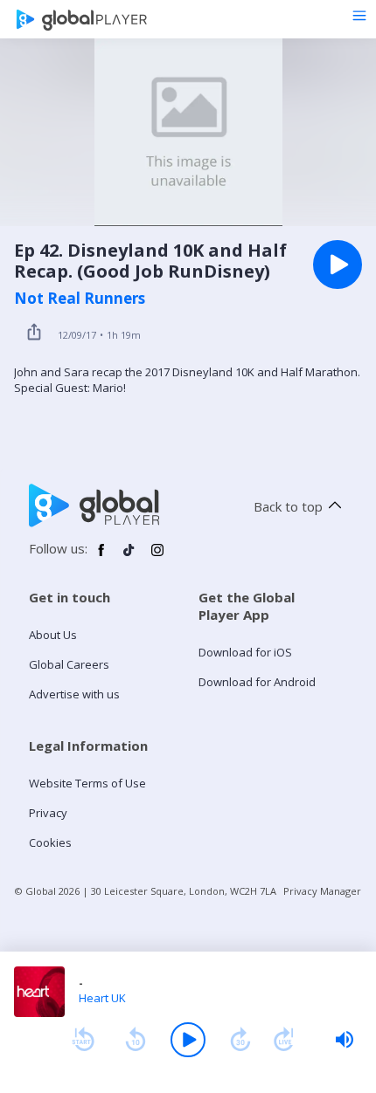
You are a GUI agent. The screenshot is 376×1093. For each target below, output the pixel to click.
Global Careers (69, 664)
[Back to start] (83, 1039)
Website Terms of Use (87, 783)
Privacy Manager (322, 891)
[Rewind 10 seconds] (135, 1039)
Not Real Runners (79, 298)
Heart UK (102, 998)
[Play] (188, 1039)
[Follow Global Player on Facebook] (101, 557)
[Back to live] (284, 1039)
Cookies (50, 842)
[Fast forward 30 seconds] (240, 1039)
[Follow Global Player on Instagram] (157, 557)
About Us (53, 635)
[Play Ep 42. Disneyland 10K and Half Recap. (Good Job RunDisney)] (337, 264)
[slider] (345, 1040)
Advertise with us (74, 694)
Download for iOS (245, 652)
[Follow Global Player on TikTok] (129, 557)
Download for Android (257, 682)
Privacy (48, 813)
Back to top (288, 506)
